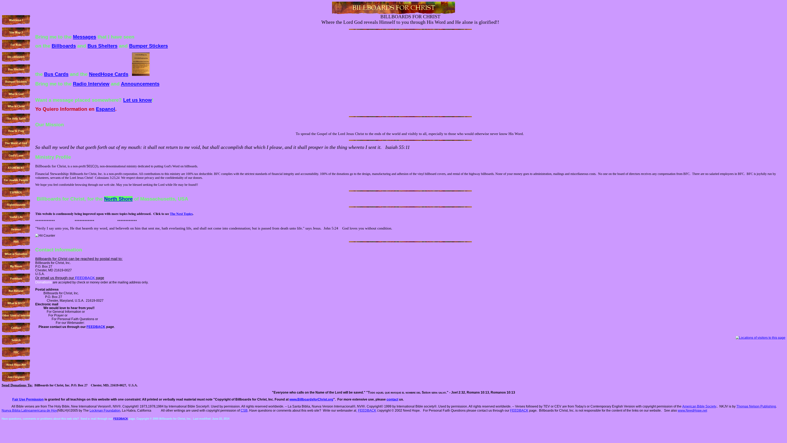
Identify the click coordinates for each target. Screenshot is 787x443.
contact (392, 399)
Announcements (140, 84)
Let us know (137, 100)
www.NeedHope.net (692, 410)
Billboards (64, 46)
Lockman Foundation (105, 410)
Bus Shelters (102, 46)
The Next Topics (181, 213)
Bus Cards (56, 74)
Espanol (105, 109)
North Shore (118, 199)
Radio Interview (91, 84)
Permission (28, 399)
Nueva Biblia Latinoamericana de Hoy (29, 410)
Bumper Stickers (148, 46)
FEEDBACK (85, 278)
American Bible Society (699, 406)
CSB (244, 410)
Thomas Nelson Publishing (756, 406)
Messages (84, 37)
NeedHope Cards (108, 74)
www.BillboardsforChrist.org (311, 399)
